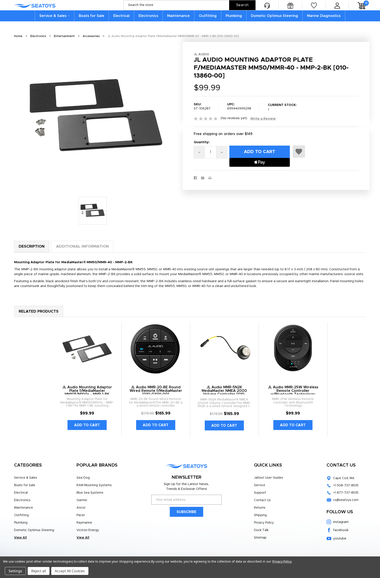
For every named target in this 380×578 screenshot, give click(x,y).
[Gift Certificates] (290, 5)
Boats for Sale (91, 16)
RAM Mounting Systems (94, 485)
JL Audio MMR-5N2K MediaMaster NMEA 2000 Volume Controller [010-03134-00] (224, 392)
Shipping (260, 515)
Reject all (38, 571)
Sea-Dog (83, 477)
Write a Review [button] (263, 118)
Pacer (81, 515)
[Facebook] (195, 178)
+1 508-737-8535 (345, 485)
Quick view (87, 349)
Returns (259, 507)
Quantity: (202, 142)
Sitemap (260, 537)
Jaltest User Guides (268, 477)
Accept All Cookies (70, 571)
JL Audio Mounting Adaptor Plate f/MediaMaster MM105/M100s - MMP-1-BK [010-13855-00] (87, 392)
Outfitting (208, 16)
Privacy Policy (264, 522)
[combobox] (190, 5)
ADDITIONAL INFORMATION (82, 246)
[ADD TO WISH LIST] (299, 151)
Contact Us (262, 500)
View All (20, 537)
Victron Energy (88, 530)
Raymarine (84, 522)
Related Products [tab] (38, 311)
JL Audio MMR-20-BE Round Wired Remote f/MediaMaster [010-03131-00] (156, 390)
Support (260, 492)
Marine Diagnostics (324, 16)
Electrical (121, 16)
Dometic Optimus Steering (274, 16)
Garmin (82, 500)
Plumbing (234, 16)
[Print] (210, 178)
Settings (15, 571)
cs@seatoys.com (345, 500)
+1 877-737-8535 (345, 492)
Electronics (148, 16)
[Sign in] (337, 5)
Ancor (81, 507)
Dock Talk (261, 530)
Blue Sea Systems (90, 492)
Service (259, 485)
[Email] (202, 178)
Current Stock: (282, 107)
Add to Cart (87, 425)
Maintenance (178, 16)
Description (32, 246)
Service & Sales (52, 16)
